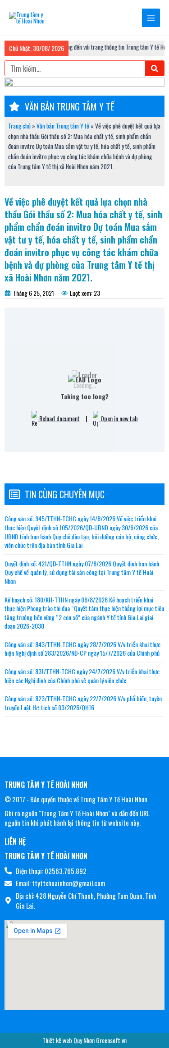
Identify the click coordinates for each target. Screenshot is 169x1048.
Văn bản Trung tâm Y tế (63, 125)
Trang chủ (19, 125)
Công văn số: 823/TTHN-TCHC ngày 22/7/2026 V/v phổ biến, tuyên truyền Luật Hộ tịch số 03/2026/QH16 (83, 703)
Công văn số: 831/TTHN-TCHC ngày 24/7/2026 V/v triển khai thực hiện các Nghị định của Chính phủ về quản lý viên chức (82, 675)
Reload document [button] (59, 418)
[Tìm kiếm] (154, 68)
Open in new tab (118, 418)
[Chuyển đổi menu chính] (151, 18)
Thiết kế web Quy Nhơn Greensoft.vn (84, 1040)
